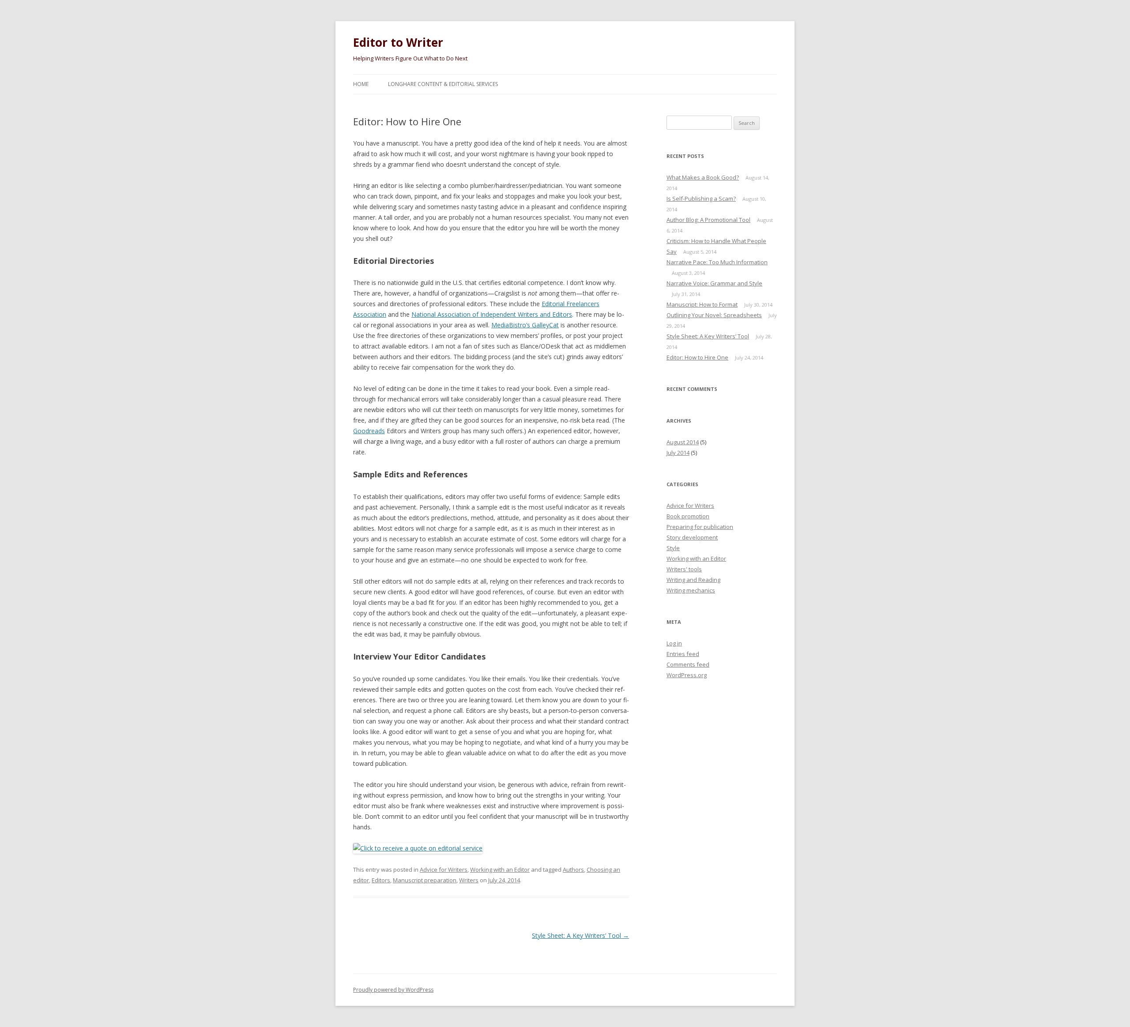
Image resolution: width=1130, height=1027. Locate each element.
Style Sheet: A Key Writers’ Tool (580, 935)
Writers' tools (684, 569)
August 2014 (683, 442)
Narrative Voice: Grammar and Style (714, 283)
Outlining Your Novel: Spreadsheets (714, 315)
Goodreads (369, 431)
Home (361, 84)
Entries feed (683, 654)
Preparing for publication (700, 527)
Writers (468, 880)
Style (673, 548)
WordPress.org (687, 675)
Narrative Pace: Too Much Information (717, 262)
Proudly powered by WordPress (393, 989)
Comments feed (688, 664)
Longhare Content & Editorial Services (443, 84)
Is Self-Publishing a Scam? (701, 198)
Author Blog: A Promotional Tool (708, 220)
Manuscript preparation (424, 880)
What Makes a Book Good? (703, 177)
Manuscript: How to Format (702, 304)
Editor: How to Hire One (697, 357)
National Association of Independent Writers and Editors (491, 314)
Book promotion (688, 516)
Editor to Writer (398, 42)
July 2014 (678, 453)
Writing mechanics (691, 590)
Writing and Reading (693, 580)
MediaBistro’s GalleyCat (525, 325)
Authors (573, 869)
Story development (692, 537)
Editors (381, 880)
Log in (674, 643)
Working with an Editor (500, 869)
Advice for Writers (443, 869)
